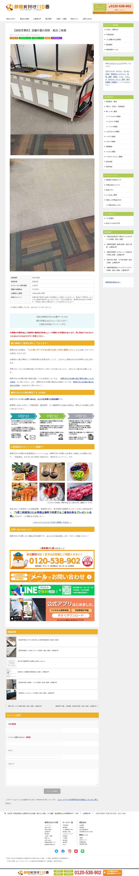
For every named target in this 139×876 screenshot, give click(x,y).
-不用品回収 (65, 825)
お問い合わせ (87, 19)
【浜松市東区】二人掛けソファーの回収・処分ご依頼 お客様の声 (38, 650)
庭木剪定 (109, 166)
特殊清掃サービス (112, 49)
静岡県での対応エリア (113, 180)
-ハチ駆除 (65, 838)
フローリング (109, 71)
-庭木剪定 (65, 842)
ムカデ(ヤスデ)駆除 (112, 131)
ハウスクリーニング (115, 63)
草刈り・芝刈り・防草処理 (115, 106)
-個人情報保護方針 (83, 829)
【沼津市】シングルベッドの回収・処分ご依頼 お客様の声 (36, 693)
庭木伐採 (109, 161)
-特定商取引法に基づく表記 (86, 831)
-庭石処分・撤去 (66, 831)
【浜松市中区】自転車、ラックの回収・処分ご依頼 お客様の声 (37, 682)
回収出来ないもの (114, 205)
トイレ (121, 77)
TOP (42, 813)
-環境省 (81, 837)
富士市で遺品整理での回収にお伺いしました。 (32, 661)
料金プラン (74, 19)
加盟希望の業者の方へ (113, 282)
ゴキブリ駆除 (110, 141)
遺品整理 (109, 44)
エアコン (119, 71)
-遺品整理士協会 (83, 844)
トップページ (48, 825)
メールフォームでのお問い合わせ (113, 12)
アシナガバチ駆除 (114, 116)
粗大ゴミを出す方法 (113, 223)
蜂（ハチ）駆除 (111, 111)
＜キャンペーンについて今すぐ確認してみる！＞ (52, 522)
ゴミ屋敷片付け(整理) (113, 39)
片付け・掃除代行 (112, 29)
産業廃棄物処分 (56, 38)
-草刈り (64, 844)
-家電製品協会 (82, 842)
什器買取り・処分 (38, 38)
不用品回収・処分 (25, 38)
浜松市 (48, 38)
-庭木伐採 (65, 840)
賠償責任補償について (50, 842)
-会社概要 (81, 825)
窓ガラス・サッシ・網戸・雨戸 (119, 79)
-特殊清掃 (65, 835)
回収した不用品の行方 (113, 200)
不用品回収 (110, 34)
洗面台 (115, 77)
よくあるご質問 (111, 195)
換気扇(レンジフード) (118, 74)
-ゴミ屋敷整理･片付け (68, 829)
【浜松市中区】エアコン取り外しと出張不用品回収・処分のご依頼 (38, 640)
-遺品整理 (65, 827)
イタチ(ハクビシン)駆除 (114, 156)
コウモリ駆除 (110, 151)
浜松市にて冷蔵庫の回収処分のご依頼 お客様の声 (33, 672)
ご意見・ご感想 (61, 19)
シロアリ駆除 (110, 136)
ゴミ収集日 (110, 218)
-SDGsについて (83, 840)
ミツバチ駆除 (112, 126)
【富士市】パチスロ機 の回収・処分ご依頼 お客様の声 (25, 706)
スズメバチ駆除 (113, 121)
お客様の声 (37, 19)
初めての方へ (11, 19)
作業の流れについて (113, 185)
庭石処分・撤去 (111, 101)
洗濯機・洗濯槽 (110, 82)
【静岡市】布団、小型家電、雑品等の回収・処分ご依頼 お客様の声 (76, 706)
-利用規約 (81, 827)
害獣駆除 (109, 146)
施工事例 (48, 19)
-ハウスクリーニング (68, 833)
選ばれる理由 (24, 19)
